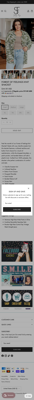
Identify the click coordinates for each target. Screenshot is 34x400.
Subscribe (17, 209)
